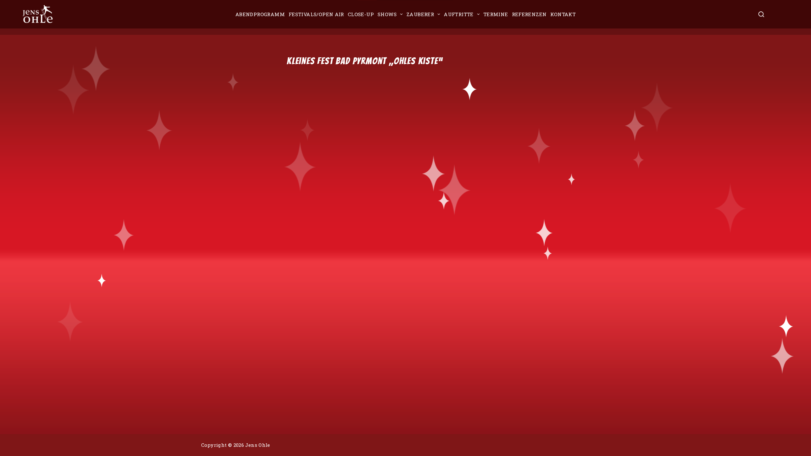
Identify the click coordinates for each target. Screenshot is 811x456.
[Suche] (761, 14)
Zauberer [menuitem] (420, 14)
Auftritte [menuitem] (459, 14)
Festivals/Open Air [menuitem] (316, 14)
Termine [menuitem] (495, 14)
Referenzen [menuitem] (529, 14)
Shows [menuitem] (387, 14)
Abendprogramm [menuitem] (260, 14)
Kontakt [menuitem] (563, 14)
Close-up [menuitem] (361, 14)
